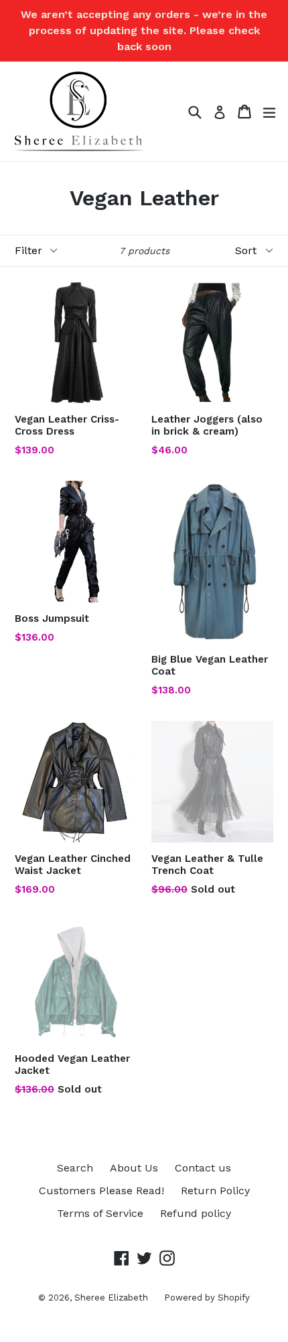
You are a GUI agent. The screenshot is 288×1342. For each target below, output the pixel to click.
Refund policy (195, 1213)
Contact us (203, 1167)
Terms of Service (100, 1213)
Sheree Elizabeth (112, 1298)
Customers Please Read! (101, 1190)
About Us (134, 1167)
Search (75, 1167)
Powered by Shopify (207, 1298)
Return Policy (215, 1190)
